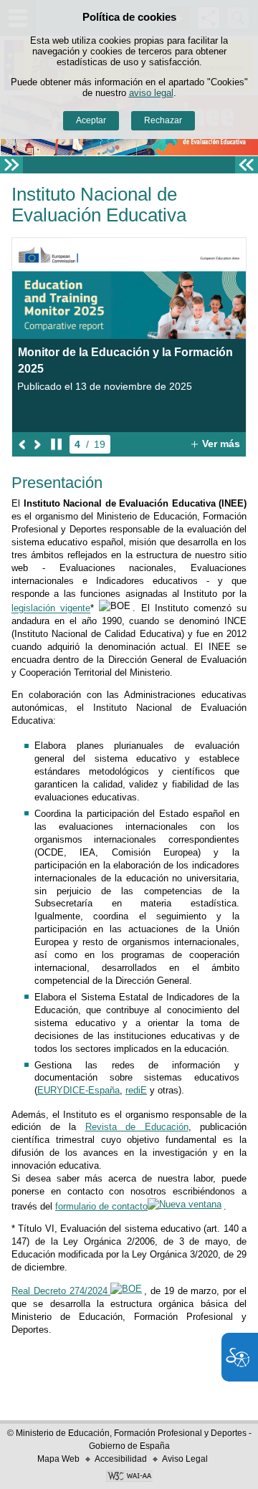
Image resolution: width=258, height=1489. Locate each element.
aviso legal (151, 92)
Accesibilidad (121, 1459)
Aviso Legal (185, 1459)
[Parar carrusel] (56, 444)
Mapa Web (58, 1459)
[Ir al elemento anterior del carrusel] (22, 444)
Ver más (214, 444)
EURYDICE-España (78, 1090)
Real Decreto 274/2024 (60, 1290)
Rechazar (163, 120)
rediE (136, 1090)
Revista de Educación (136, 1126)
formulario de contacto (101, 1206)
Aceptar (91, 120)
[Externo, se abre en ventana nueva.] (129, 1477)
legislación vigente (50, 608)
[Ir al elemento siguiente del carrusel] (37, 444)
